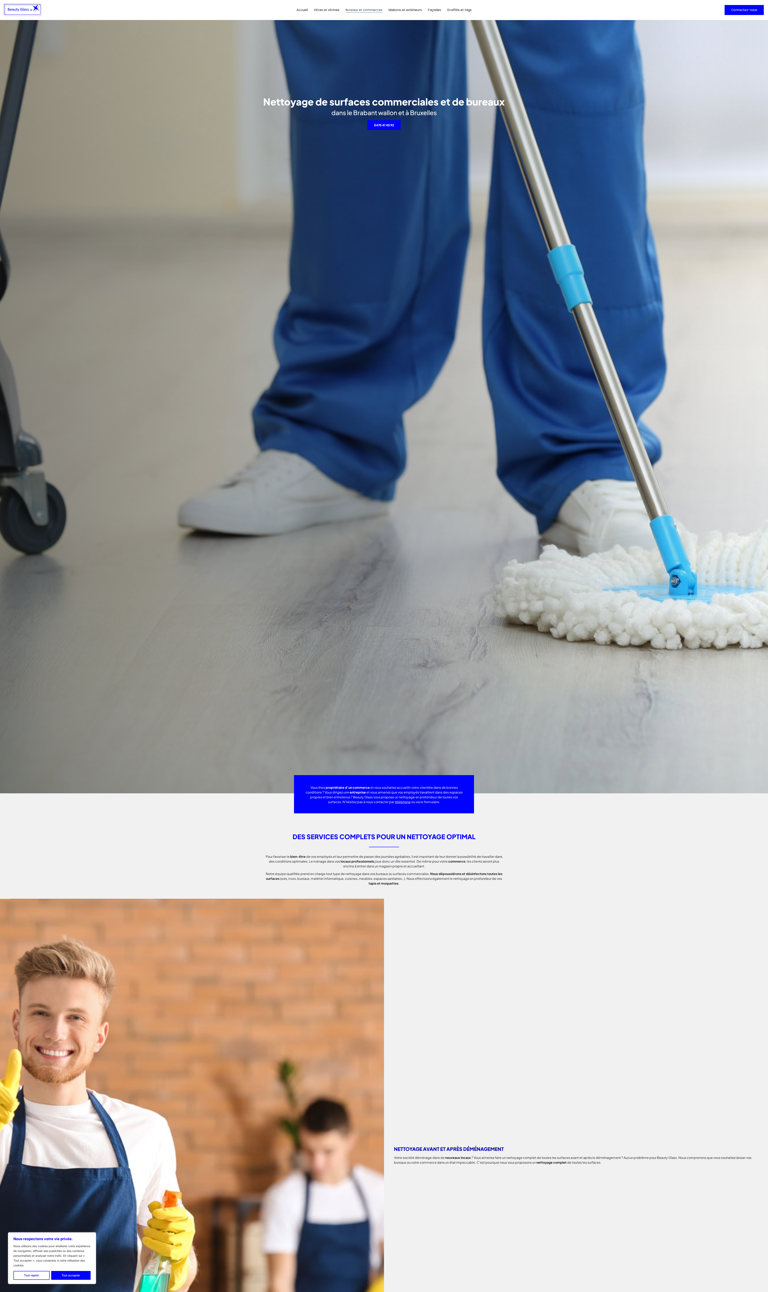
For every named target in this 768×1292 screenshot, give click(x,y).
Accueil (302, 10)
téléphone (403, 802)
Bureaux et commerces (363, 10)
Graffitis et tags (459, 10)
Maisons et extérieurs (405, 10)
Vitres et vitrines (326, 10)
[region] (52, 1258)
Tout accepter (71, 1275)
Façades (434, 10)
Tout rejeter (31, 1275)
